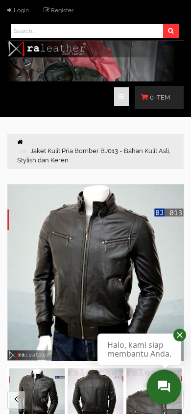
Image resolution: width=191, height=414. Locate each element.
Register (62, 10)
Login (21, 10)
